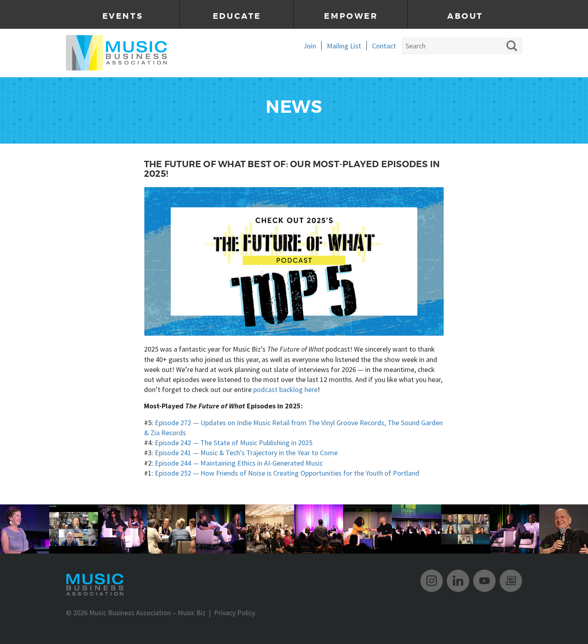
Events (123, 16)
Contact (384, 45)
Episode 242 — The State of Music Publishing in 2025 (233, 442)
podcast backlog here (285, 389)
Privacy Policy (234, 612)
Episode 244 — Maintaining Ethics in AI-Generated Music (239, 463)
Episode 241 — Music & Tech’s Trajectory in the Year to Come (246, 452)
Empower (351, 16)
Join (309, 45)
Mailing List (344, 45)
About (465, 16)
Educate (237, 16)
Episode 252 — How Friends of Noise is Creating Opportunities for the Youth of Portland (287, 473)
